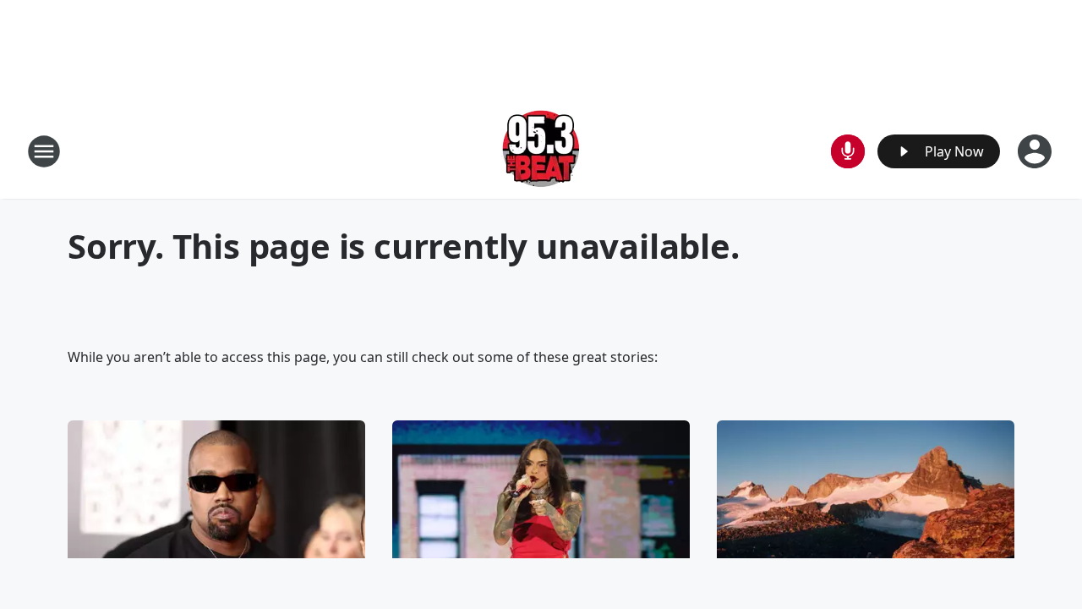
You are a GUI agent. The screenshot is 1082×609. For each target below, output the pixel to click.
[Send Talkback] (848, 151)
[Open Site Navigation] (44, 151)
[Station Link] (541, 151)
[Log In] (1036, 151)
